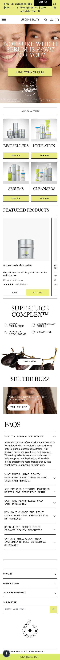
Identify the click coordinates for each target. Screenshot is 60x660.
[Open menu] (4, 19)
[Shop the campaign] (30, 63)
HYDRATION (44, 146)
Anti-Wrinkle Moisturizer (17, 265)
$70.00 (14, 292)
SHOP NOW (15, 155)
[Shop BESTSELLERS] (16, 130)
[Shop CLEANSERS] (44, 173)
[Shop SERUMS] (16, 173)
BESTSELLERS (16, 146)
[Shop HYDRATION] (44, 130)
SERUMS (16, 189)
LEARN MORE (30, 361)
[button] (6, 653)
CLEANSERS (44, 189)
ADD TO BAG (37, 292)
